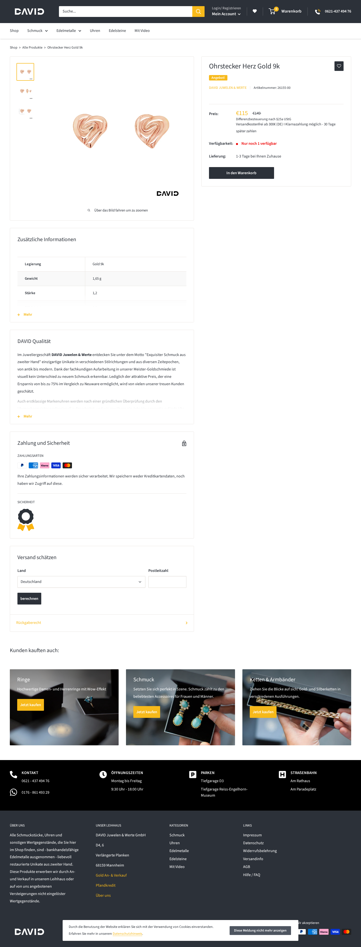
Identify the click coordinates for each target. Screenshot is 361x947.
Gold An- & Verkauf (111, 875)
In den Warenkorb (241, 173)
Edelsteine (178, 859)
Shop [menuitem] (14, 30)
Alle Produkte (32, 47)
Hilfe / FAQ (251, 875)
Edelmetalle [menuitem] (66, 30)
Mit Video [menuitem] (142, 30)
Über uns (103, 895)
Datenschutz (253, 843)
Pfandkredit (105, 885)
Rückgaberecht (28, 622)
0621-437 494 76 (338, 11)
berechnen (29, 598)
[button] (339, 66)
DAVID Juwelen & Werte (228, 87)
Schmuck (177, 835)
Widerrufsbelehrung (260, 851)
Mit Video (177, 866)
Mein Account (224, 14)
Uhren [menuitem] (95, 30)
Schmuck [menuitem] (34, 30)
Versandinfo (253, 859)
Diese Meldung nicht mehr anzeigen (260, 930)
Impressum (252, 835)
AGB (246, 866)
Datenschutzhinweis (127, 933)
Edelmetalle (179, 851)
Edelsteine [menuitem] (117, 30)
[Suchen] (198, 11)
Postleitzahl (158, 570)
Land (21, 570)
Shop (13, 47)
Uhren (174, 843)
